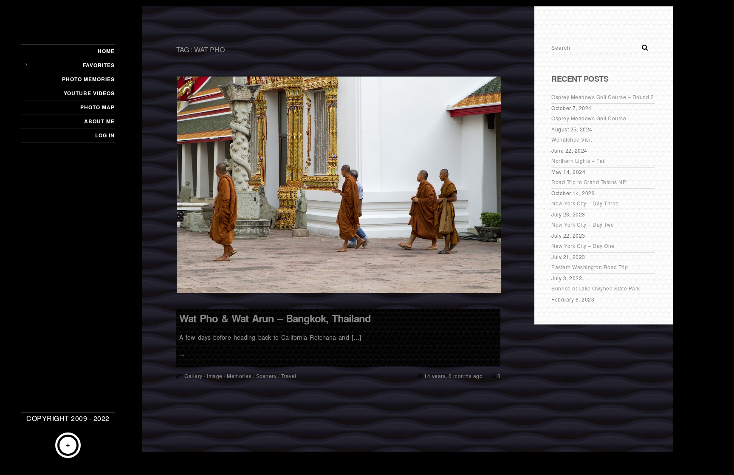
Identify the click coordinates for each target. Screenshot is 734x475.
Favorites (99, 65)
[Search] (641, 45)
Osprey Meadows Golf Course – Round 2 (602, 96)
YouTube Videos (89, 93)
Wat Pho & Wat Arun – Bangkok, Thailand (275, 318)
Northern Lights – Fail (578, 160)
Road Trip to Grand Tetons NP (588, 181)
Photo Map (97, 107)
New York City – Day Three (585, 203)
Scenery (266, 375)
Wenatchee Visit (571, 139)
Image (215, 375)
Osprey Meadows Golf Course (588, 118)
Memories (239, 375)
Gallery (193, 375)
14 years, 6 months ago (454, 375)
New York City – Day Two (582, 224)
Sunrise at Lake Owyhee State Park (595, 288)
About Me (99, 121)
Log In (105, 135)
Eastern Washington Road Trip (589, 266)
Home (106, 51)
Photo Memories (88, 79)
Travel (288, 375)
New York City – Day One (583, 245)
